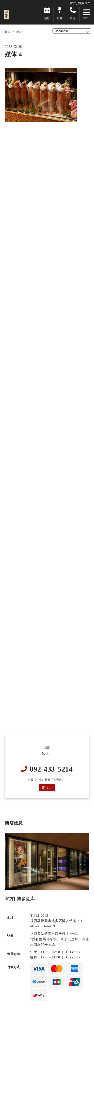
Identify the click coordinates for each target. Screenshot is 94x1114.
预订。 (47, 787)
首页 (8, 31)
